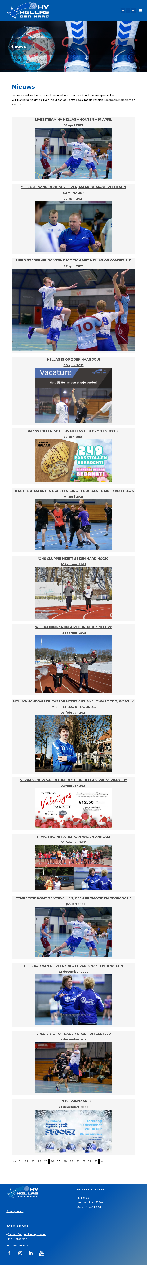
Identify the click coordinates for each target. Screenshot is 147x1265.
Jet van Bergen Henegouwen (27, 1234)
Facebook (110, 99)
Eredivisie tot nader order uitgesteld (73, 1034)
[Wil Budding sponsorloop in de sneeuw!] (73, 663)
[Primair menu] (140, 10)
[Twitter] (128, 10)
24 (39, 1161)
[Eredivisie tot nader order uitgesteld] (73, 1067)
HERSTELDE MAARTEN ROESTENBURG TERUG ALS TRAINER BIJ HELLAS (73, 491)
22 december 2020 (73, 971)
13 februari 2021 (73, 633)
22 (26, 1161)
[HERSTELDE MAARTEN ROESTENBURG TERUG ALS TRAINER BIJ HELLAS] (73, 524)
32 (89, 1161)
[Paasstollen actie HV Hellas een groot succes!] (73, 460)
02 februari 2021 (74, 786)
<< (14, 1161)
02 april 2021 (73, 437)
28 (65, 1161)
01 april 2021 (73, 496)
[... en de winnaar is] (73, 1130)
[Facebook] (123, 10)
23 (33, 1161)
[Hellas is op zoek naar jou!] (73, 395)
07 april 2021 (73, 198)
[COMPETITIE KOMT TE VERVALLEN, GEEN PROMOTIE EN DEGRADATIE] (73, 931)
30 (78, 1161)
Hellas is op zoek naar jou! (73, 359)
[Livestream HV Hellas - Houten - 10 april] (73, 152)
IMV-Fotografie (17, 1238)
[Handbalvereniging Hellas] (27, 10)
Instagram (124, 99)
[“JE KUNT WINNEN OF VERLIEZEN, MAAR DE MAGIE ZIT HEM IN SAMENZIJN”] (73, 226)
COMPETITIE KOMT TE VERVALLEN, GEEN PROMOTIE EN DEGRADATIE (74, 898)
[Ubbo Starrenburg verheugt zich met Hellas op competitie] (73, 309)
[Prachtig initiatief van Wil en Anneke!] (73, 867)
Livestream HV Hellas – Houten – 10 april (73, 119)
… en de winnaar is (73, 1101)
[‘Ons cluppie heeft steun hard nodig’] (73, 592)
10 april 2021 (73, 125)
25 (45, 1161)
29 (71, 1161)
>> (102, 1161)
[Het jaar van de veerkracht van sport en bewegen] (73, 999)
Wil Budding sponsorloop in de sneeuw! (73, 627)
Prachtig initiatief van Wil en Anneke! (73, 837)
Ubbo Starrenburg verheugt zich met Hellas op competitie (73, 260)
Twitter (16, 104)
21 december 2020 (73, 1039)
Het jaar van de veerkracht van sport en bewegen (73, 966)
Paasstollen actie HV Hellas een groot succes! (73, 431)
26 (52, 1161)
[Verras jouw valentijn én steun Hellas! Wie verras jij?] (73, 808)
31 (84, 1161)
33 (95, 1161)
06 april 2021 (74, 365)
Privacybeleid (14, 1211)
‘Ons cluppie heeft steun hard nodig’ (73, 558)
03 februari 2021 (74, 712)
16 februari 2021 (73, 564)
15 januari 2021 (73, 904)
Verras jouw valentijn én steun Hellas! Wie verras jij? (73, 780)
